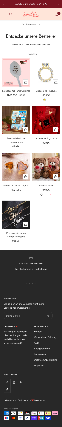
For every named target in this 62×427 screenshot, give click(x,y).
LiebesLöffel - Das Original (16, 90)
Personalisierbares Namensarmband (16, 235)
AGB (36, 342)
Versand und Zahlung (45, 337)
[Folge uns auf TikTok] (7, 389)
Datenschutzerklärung (45, 359)
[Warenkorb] (56, 14)
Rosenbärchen (46, 185)
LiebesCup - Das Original (16, 185)
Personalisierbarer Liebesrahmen (16, 140)
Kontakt (38, 331)
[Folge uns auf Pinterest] (20, 382)
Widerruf (38, 365)
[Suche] (10, 14)
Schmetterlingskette (46, 138)
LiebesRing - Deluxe (46, 90)
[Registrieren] (48, 316)
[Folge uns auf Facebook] (7, 382)
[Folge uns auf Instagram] (13, 382)
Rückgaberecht (42, 348)
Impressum (40, 354)
